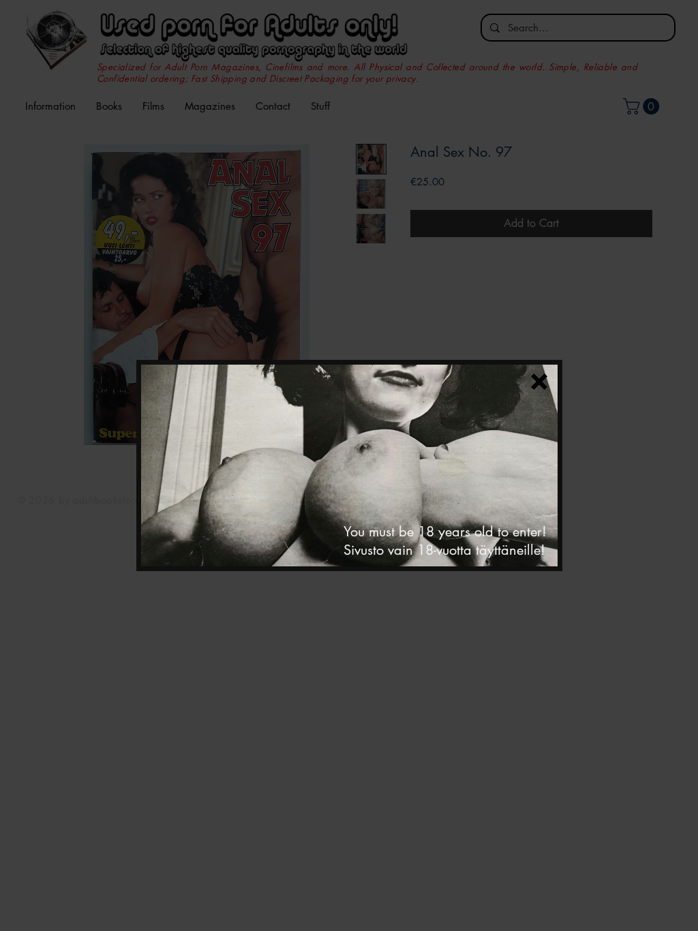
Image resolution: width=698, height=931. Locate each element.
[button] (539, 381)
